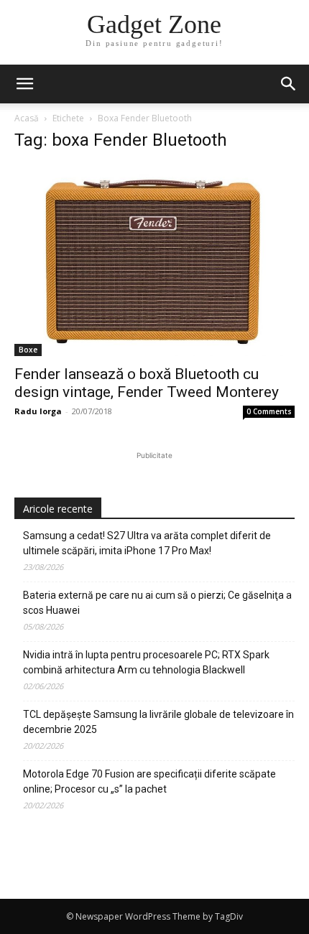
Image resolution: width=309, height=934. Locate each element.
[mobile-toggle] (24, 84)
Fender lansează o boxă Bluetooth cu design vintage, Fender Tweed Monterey (146, 383)
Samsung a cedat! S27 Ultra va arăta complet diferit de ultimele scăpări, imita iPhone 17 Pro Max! (147, 543)
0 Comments (269, 411)
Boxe (28, 350)
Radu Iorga (38, 411)
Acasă (26, 118)
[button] (289, 84)
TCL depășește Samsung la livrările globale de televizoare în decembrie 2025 (158, 722)
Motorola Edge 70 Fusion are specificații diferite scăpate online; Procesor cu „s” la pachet (149, 781)
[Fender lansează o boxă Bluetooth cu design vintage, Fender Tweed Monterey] (154, 260)
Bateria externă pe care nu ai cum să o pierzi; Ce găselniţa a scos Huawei (157, 602)
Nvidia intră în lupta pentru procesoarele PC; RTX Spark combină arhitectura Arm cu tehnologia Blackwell (146, 662)
